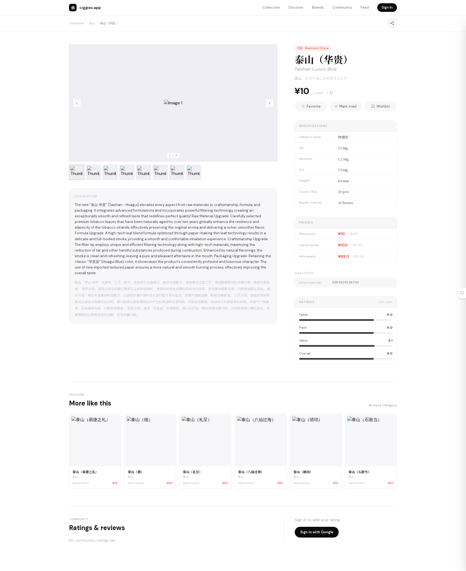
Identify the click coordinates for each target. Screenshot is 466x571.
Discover (296, 7)
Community (342, 7)
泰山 (92, 23)
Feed (365, 7)
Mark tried (346, 106)
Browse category (383, 405)
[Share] (392, 23)
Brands (318, 7)
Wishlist (383, 106)
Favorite (311, 106)
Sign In (387, 7)
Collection (271, 7)
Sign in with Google (316, 532)
